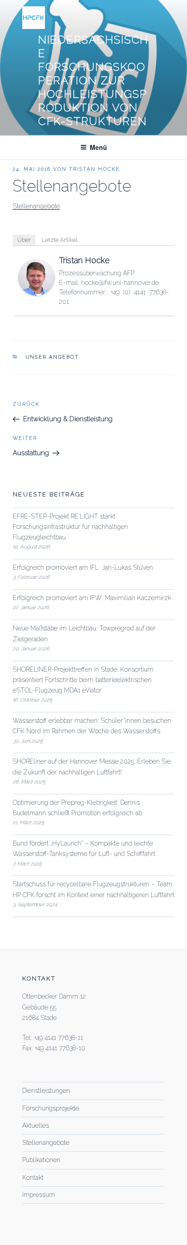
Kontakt (33, 1177)
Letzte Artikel (59, 239)
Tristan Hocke (94, 169)
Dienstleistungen (46, 1090)
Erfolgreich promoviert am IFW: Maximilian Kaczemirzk (92, 597)
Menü (98, 147)
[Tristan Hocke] (36, 293)
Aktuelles (35, 1125)
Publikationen (41, 1159)
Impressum (38, 1194)
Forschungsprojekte (50, 1108)
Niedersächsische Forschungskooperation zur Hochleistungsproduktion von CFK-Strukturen (93, 80)
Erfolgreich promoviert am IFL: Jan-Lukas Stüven (83, 567)
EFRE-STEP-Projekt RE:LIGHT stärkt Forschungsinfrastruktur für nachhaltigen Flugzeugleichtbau (70, 527)
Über (24, 239)
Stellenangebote (36, 206)
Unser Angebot (52, 357)
